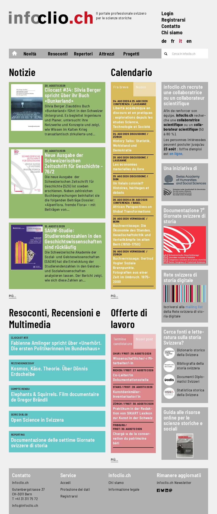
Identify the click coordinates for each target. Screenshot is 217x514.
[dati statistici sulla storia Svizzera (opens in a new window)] (169, 393)
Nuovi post (144, 339)
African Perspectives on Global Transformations (132, 208)
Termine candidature (122, 341)
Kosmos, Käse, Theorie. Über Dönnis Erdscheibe (49, 371)
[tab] (122, 89)
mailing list (194, 306)
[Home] (51, 17)
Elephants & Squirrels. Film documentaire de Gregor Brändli (55, 397)
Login (167, 13)
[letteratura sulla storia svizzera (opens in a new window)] (169, 366)
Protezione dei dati (75, 489)
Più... (12, 296)
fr (173, 41)
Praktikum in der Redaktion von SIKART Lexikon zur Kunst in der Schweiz (133, 413)
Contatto (170, 26)
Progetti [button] (131, 53)
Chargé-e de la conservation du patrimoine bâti (131, 438)
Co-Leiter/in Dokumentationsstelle (131, 377)
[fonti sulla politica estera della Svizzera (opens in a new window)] (169, 379)
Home (16, 54)
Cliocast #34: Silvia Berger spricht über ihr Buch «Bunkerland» (73, 95)
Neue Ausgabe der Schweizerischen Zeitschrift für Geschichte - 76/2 (74, 163)
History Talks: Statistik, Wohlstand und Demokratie (132, 145)
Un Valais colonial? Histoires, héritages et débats (131, 188)
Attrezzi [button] (106, 53)
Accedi (65, 482)
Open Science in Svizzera (37, 420)
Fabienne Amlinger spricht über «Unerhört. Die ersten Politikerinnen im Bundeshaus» (56, 345)
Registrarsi (173, 20)
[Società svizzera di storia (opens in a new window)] (185, 192)
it (180, 41)
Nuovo (141, 87)
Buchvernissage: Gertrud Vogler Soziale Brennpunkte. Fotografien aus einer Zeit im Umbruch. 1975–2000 (133, 270)
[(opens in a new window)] (185, 293)
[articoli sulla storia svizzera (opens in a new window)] (169, 353)
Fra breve (120, 87)
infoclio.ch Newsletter (174, 482)
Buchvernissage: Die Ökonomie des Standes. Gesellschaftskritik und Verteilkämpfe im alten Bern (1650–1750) (132, 234)
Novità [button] (30, 53)
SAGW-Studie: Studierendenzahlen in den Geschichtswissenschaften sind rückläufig (73, 238)
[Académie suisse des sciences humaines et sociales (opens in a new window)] (185, 179)
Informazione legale (123, 489)
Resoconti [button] (58, 53)
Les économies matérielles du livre (128, 166)
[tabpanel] (133, 192)
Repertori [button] (83, 53)
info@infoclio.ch (25, 505)
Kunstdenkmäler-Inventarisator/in (127, 394)
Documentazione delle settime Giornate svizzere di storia (53, 442)
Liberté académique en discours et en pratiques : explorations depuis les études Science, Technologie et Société (133, 117)
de (164, 41)
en (189, 41)
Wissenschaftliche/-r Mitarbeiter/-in (133, 360)
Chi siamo (171, 32)
